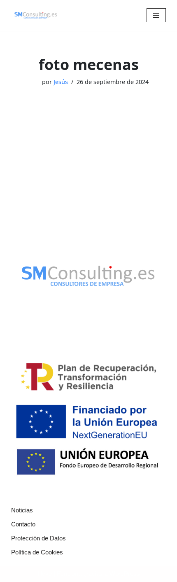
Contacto (23, 524)
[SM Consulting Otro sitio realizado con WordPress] (36, 15)
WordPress (124, 573)
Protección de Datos (38, 538)
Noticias (22, 510)
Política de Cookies (37, 552)
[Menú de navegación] (156, 15)
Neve (44, 573)
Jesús (61, 82)
